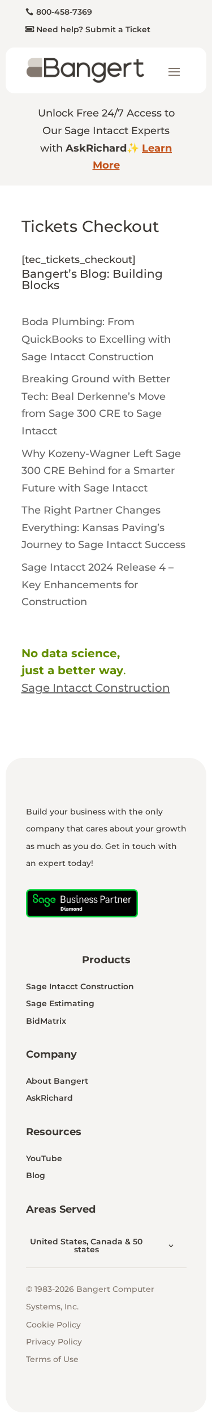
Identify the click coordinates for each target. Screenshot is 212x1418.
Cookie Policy (53, 1325)
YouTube (44, 1158)
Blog (35, 1175)
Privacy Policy (54, 1342)
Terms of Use (52, 1359)
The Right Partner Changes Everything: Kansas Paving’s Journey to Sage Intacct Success (103, 527)
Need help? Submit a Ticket (93, 29)
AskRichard (49, 1098)
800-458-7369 (64, 12)
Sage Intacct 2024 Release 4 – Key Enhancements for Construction (97, 584)
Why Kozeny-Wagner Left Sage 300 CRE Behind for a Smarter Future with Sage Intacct (101, 470)
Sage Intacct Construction (80, 986)
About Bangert (57, 1081)
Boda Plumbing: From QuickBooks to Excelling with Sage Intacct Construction (96, 339)
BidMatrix (46, 1021)
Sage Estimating (60, 1003)
